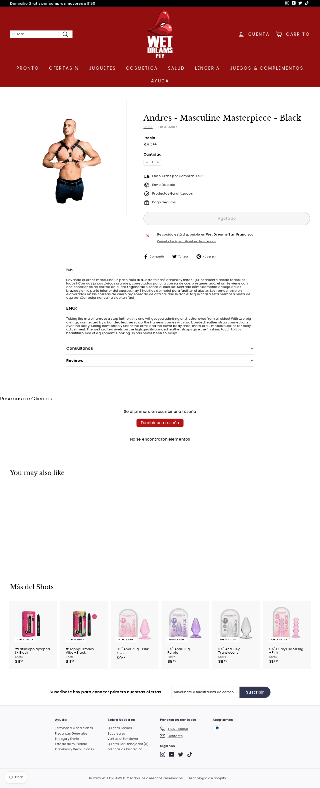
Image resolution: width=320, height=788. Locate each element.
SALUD (176, 68)
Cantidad (153, 154)
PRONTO (27, 68)
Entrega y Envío (67, 739)
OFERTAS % (64, 68)
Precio (150, 138)
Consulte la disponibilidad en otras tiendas (186, 241)
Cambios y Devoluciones (74, 749)
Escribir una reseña (160, 423)
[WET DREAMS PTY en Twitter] (180, 754)
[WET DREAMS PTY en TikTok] (189, 754)
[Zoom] (68, 158)
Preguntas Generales (71, 733)
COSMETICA (142, 68)
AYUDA (160, 81)
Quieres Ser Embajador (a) (128, 744)
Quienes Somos (120, 728)
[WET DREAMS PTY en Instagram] (162, 754)
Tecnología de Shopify (207, 778)
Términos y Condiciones (74, 728)
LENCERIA (207, 68)
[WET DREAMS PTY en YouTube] (171, 754)
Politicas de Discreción (125, 749)
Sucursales (116, 733)
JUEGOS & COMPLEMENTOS (267, 68)
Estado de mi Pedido (71, 744)
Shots (148, 126)
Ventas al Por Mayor (123, 739)
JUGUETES (102, 68)
